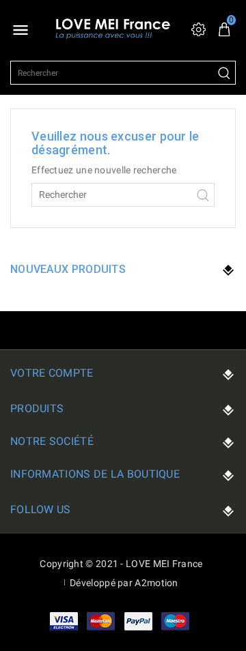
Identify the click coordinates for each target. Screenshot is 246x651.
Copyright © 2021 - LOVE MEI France (121, 563)
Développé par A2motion (124, 582)
